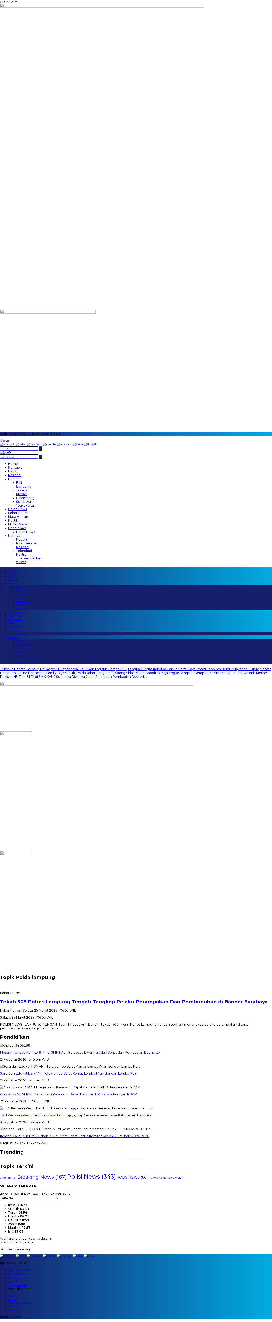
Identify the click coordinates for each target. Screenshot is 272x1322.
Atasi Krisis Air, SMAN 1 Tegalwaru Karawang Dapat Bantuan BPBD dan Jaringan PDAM (68, 1094)
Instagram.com (20, 1274)
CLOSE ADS (9, 1)
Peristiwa (15, 467)
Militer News (17, 524)
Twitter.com (17, 1285)
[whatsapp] (64, 444)
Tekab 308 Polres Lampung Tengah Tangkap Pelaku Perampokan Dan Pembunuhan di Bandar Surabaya (134, 1002)
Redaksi (22, 539)
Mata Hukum (18, 517)
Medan (21, 494)
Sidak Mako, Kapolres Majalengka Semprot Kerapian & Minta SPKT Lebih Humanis (190, 673)
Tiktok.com (17, 1281)
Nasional (14, 475)
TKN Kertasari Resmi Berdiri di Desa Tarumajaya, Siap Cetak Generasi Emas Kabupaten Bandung (76, 1115)
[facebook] (7, 444)
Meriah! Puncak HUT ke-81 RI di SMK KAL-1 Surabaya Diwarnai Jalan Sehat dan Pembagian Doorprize (134, 675)
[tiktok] (78, 444)
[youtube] (49, 444)
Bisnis (12, 471)
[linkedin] (90, 444)
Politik (13, 520)
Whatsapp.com (20, 1277)
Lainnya (14, 536)
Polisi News (91, 1176)
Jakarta (22, 490)
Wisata (21, 562)
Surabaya (23, 502)
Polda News (17, 509)
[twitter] (21, 444)
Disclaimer (14, 1306)
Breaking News (42, 1177)
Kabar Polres (18, 513)
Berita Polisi (8, 1178)
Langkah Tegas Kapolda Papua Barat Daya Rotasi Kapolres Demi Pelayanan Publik (193, 669)
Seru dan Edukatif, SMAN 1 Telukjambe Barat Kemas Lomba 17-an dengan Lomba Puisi (68, 1073)
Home (13, 464)
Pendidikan (17, 528)
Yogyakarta (25, 505)
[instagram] (34, 444)
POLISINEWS (132, 1177)
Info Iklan (13, 1310)
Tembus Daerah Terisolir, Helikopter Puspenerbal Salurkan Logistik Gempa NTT (63, 669)
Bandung (23, 486)
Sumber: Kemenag (15, 1249)
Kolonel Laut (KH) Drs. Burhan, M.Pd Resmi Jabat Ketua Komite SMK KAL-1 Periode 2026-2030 (74, 1136)
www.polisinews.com (165, 1177)
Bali (19, 483)
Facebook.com (19, 1270)
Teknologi (24, 551)
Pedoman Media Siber (20, 1302)
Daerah (14, 479)
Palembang (25, 498)
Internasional (26, 543)
